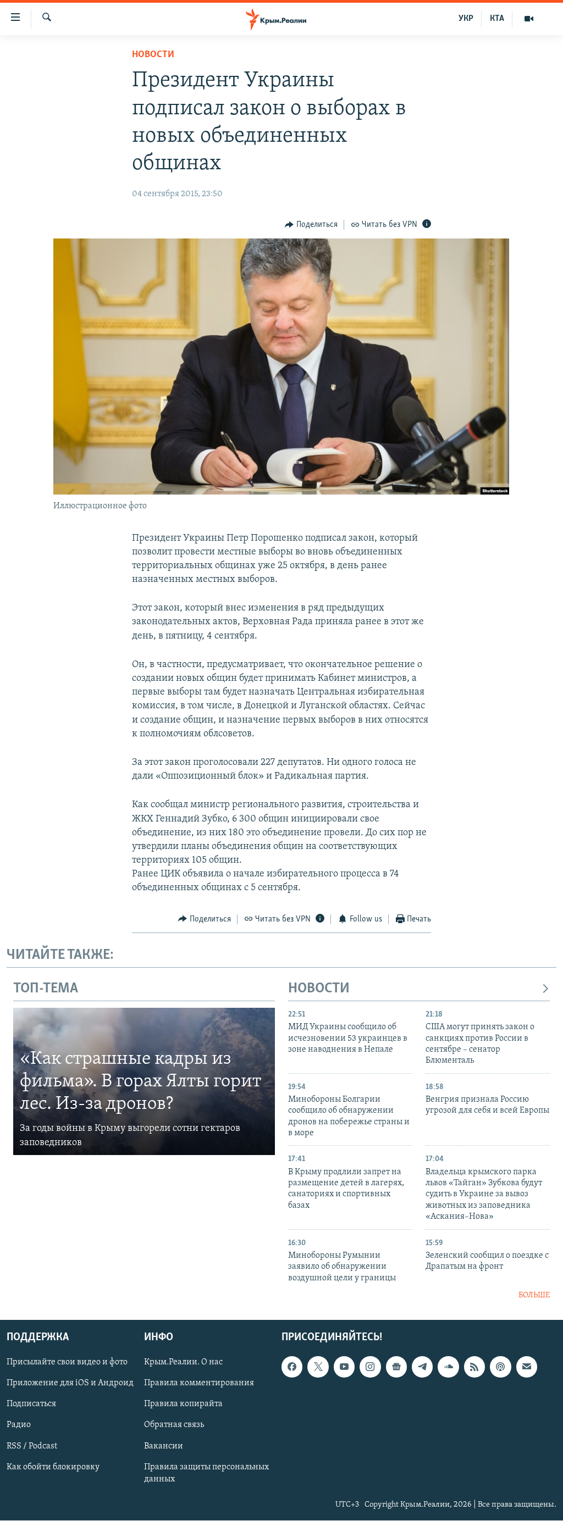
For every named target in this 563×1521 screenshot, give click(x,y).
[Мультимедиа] (528, 18)
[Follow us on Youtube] (344, 1367)
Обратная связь (174, 1425)
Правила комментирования (199, 1383)
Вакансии (163, 1446)
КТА (497, 18)
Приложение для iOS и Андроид (70, 1383)
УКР (466, 18)
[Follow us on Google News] (396, 1367)
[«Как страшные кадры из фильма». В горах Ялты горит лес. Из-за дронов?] (144, 1081)
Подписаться (31, 1404)
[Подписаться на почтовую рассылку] (526, 1367)
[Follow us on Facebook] (292, 1367)
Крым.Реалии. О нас (183, 1362)
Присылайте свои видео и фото (67, 1362)
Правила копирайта (183, 1404)
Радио (19, 1425)
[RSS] (474, 1367)
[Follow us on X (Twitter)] (317, 1367)
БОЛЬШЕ (534, 1295)
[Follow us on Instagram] (370, 1367)
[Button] (311, 225)
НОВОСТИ (319, 988)
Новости (153, 55)
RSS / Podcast (32, 1446)
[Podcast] (500, 1367)
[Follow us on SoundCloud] (448, 1367)
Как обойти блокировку (53, 1467)
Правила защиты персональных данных (206, 1473)
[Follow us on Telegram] (422, 1367)
